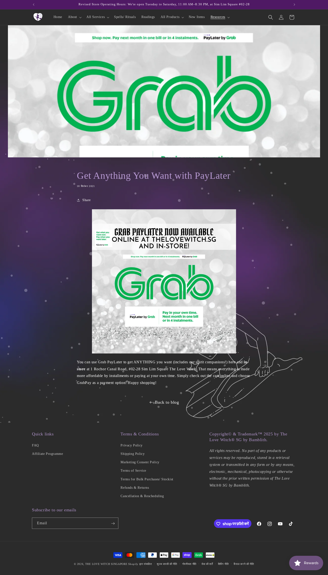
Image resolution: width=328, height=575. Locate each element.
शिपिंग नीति (223, 563)
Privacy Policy (131, 445)
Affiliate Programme (47, 453)
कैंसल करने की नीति (244, 563)
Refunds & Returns (135, 487)
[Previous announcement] (33, 4)
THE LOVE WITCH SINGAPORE (106, 564)
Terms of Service (133, 470)
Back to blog (167, 402)
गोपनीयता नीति (189, 563)
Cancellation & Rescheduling (142, 496)
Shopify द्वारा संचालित (140, 564)
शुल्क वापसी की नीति (167, 563)
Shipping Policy (133, 453)
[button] (74, 17)
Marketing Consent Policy (140, 462)
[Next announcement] (294, 4)
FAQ (35, 445)
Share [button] (86, 200)
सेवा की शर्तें (207, 563)
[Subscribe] (113, 523)
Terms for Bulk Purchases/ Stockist (147, 479)
